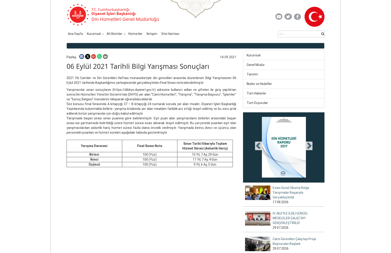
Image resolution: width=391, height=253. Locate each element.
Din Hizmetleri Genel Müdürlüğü (125, 19)
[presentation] (258, 146)
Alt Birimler (114, 34)
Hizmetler (135, 34)
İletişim (152, 34)
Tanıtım (252, 74)
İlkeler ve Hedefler (259, 84)
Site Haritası (170, 34)
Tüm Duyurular (257, 103)
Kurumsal (94, 34)
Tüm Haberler (256, 93)
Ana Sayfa (75, 34)
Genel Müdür (256, 65)
